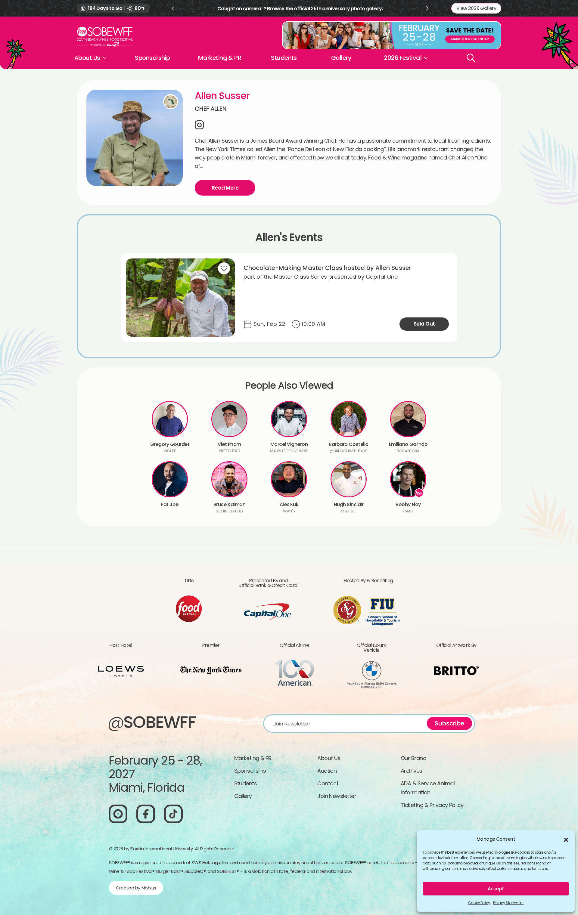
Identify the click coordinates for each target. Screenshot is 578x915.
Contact (327, 783)
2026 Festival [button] (402, 58)
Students (284, 58)
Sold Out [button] (424, 323)
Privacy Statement (508, 902)
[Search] (471, 58)
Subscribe (449, 723)
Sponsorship (152, 58)
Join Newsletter (336, 796)
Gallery (341, 58)
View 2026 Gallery (476, 8)
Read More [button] (225, 187)
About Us (328, 758)
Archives (411, 770)
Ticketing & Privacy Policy (432, 805)
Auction (327, 770)
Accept (496, 889)
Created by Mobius (136, 888)
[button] (566, 839)
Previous (172, 8)
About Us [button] (87, 58)
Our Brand (413, 758)
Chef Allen (210, 108)
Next (427, 8)
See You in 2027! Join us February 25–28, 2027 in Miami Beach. (300, 8)
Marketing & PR (219, 58)
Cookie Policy (479, 902)
